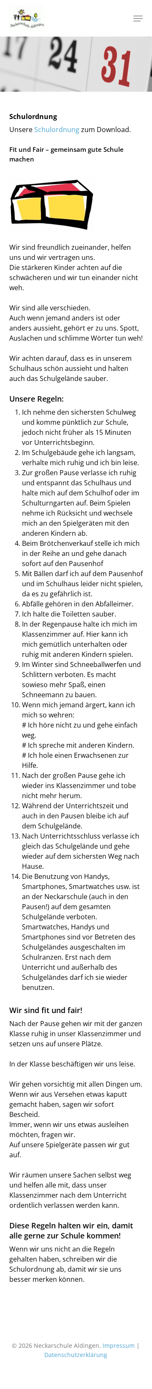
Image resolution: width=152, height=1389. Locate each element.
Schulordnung (56, 129)
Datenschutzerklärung (75, 1355)
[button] (138, 18)
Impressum (119, 1345)
